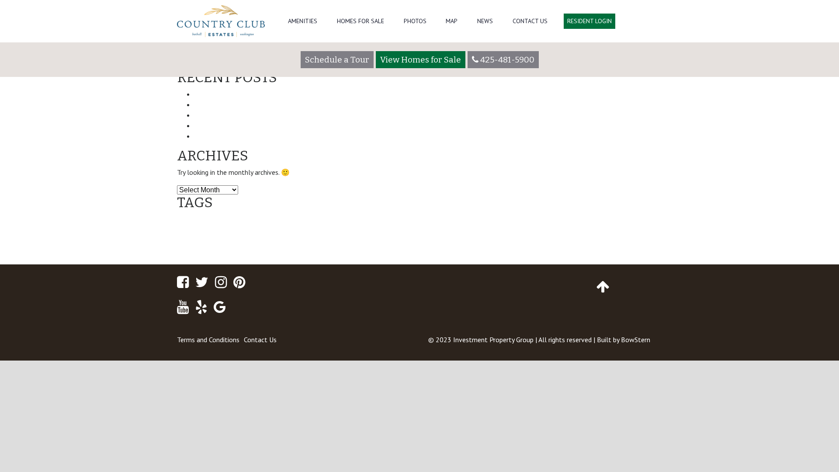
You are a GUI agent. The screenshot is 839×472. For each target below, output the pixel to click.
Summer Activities (497, 245)
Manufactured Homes (614, 224)
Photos (415, 21)
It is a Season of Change (234, 136)
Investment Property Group (493, 339)
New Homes (281, 242)
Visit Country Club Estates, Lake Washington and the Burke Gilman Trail (313, 125)
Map (452, 21)
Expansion (423, 224)
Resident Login (589, 21)
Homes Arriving (506, 226)
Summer (466, 245)
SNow (427, 244)
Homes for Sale (360, 21)
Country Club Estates (331, 223)
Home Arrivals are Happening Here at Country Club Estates (293, 115)
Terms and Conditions (208, 339)
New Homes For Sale (367, 243)
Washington (569, 243)
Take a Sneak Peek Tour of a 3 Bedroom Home (272, 94)
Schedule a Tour (337, 60)
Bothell (192, 224)
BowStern (635, 339)
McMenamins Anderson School (210, 245)
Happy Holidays (469, 226)
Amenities (302, 21)
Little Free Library (545, 226)
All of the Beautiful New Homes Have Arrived (268, 104)
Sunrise (529, 244)
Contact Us (530, 21)
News (485, 21)
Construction (237, 224)
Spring (445, 244)
